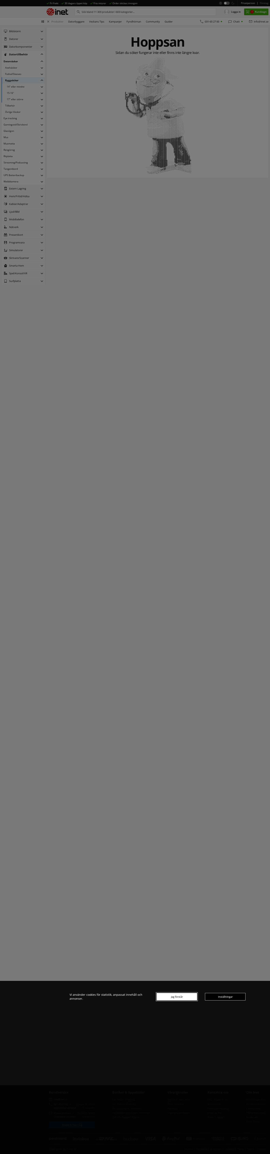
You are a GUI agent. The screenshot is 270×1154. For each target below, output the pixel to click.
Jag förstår (177, 996)
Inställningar (225, 996)
